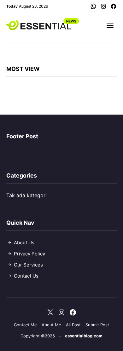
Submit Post (97, 324)
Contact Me (25, 324)
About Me (51, 324)
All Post (73, 324)
